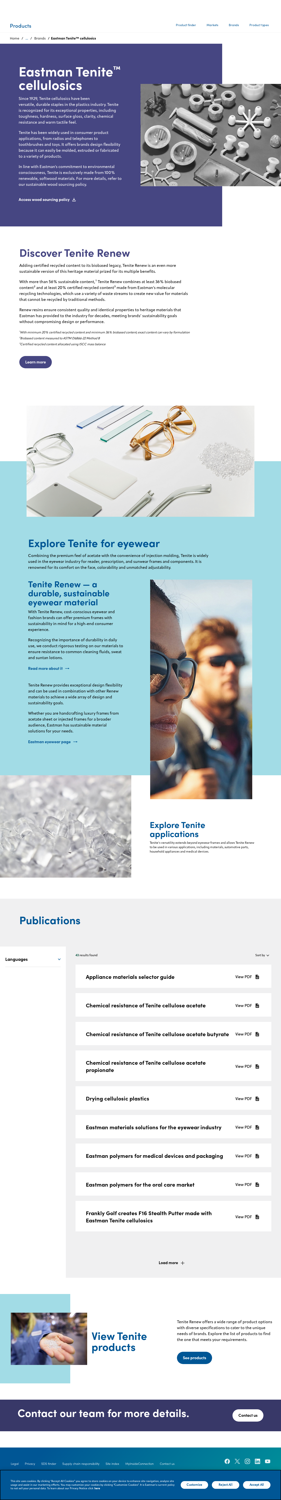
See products (194, 1357)
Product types (259, 25)
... (26, 38)
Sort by (260, 955)
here (97, 1488)
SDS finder (48, 1464)
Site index (112, 1464)
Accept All (257, 1484)
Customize (194, 1484)
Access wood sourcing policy (44, 199)
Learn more (35, 362)
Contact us (248, 1415)
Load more (168, 1262)
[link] (174, 976)
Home (14, 38)
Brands (234, 25)
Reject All (225, 1484)
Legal (15, 1464)
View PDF (243, 977)
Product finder (186, 25)
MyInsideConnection (139, 1464)
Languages (16, 959)
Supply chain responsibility (80, 1464)
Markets (212, 25)
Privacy (30, 1464)
